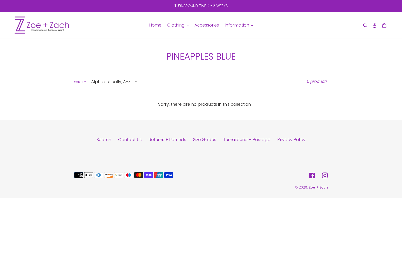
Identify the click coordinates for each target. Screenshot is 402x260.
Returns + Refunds (167, 139)
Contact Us (130, 139)
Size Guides (204, 139)
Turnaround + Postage (246, 139)
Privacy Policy (291, 139)
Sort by (80, 82)
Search (104, 139)
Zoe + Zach (318, 187)
